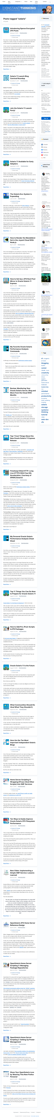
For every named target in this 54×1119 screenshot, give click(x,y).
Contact (45, 1)
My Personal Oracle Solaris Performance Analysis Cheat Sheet (22, 538)
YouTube (45, 155)
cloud (47, 370)
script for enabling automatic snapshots (17, 1054)
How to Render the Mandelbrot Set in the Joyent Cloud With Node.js (22, 240)
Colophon (38, 1112)
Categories (17, 1)
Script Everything (25, 1024)
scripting (43, 402)
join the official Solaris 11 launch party (16, 124)
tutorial (44, 415)
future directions (13, 451)
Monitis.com (9, 415)
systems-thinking (45, 411)
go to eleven (17, 93)
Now (31, 1)
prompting (44, 398)
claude (43, 370)
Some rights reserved (35, 1116)
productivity (46, 396)
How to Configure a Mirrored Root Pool (24, 313)
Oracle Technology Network (27, 180)
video (43, 417)
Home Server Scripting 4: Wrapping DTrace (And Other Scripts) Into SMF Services (22, 782)
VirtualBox (5, 329)
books (43, 365)
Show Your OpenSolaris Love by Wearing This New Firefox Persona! (22, 1074)
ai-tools (43, 360)
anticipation (20, 451)
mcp (42, 389)
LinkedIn (45, 144)
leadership (44, 387)
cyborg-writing (44, 375)
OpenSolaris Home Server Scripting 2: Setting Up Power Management (22, 1039)
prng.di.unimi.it (44, 191)
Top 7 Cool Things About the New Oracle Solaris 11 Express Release (22, 438)
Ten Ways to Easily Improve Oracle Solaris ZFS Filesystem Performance (22, 821)
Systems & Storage (15, 35)
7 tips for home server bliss (21, 1052)
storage (44, 407)
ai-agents (46, 358)
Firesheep (5, 493)
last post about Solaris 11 (11, 638)
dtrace (43, 377)
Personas (8, 1087)
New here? (9, 2)
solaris (44, 405)
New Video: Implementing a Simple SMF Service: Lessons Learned (22, 873)
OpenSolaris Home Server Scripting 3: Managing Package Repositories (21, 965)
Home (4, 1)
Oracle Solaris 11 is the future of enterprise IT (13, 603)
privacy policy (47, 131)
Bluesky (45, 149)
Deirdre (8, 890)
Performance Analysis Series (23, 486)
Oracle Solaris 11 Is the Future (22, 666)
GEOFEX (21, 947)
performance (45, 393)
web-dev (45, 419)
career (44, 368)
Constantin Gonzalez (26, 1116)
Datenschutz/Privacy (25, 1112)
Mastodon (46, 152)
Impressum (15, 1112)
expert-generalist (44, 379)
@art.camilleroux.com (46, 247)
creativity (45, 373)
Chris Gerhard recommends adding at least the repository (19, 988)
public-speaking (45, 400)
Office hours (36, 2)
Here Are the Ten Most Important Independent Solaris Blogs (22, 742)
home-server (45, 382)
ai (42, 358)
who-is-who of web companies (14, 505)
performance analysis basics (25, 360)
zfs (42, 422)
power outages (26, 123)
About (25, 1)
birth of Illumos (25, 205)
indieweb (44, 384)
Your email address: (46, 111)
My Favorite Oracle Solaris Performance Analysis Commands (21, 349)
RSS (44, 157)
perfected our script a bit (15, 795)
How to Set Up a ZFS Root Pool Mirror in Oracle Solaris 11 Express (22, 281)
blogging (45, 363)
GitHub (45, 147)
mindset (44, 391)
